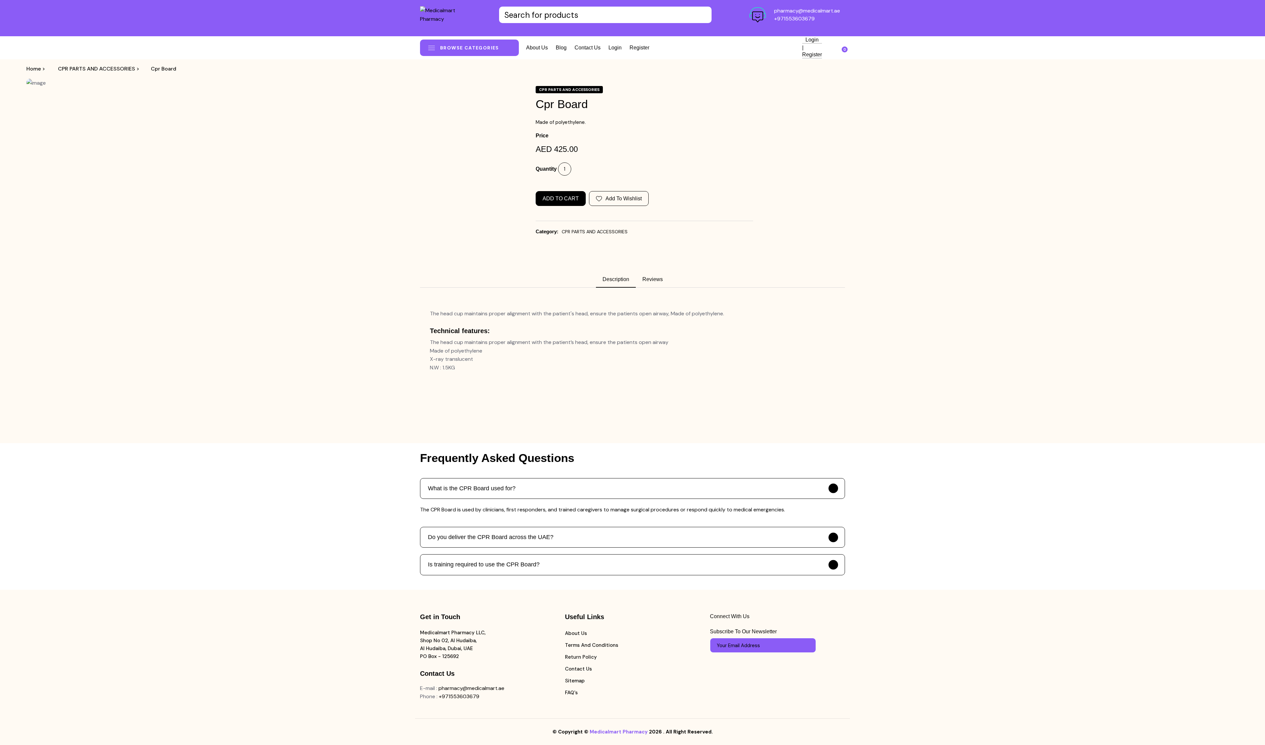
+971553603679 (794, 18)
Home (33, 68)
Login (615, 47)
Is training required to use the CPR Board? (484, 564)
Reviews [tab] (652, 279)
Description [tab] (616, 279)
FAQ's (571, 692)
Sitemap (575, 680)
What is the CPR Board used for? (472, 488)
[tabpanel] (632, 340)
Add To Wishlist (623, 198)
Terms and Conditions (591, 645)
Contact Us (578, 669)
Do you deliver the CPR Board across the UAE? (490, 537)
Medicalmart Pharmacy (619, 732)
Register (639, 47)
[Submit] (808, 645)
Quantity (546, 169)
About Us (576, 633)
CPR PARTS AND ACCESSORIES (96, 68)
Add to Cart (561, 198)
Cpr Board (163, 68)
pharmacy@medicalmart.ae (807, 10)
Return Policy (581, 657)
